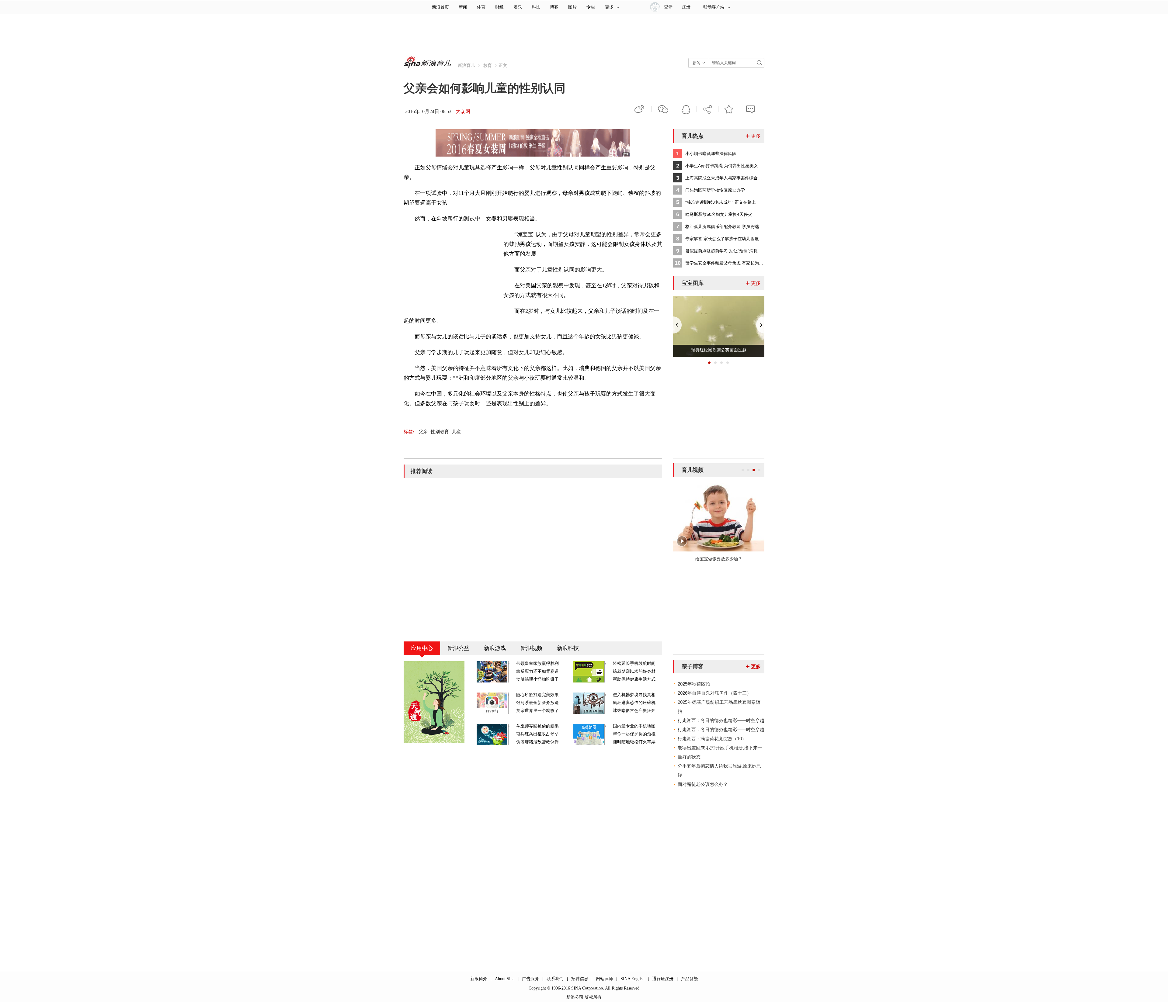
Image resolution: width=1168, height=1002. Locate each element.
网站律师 (604, 978)
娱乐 (517, 7)
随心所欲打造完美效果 (537, 695)
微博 (639, 109)
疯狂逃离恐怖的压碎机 (634, 702)
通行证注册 (662, 978)
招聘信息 (579, 978)
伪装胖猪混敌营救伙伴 (537, 742)
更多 (609, 7)
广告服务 (530, 978)
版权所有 (593, 997)
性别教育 (440, 431)
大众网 (463, 111)
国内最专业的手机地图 (634, 726)
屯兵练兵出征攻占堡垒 (537, 734)
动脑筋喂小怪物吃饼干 (537, 679)
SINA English (632, 978)
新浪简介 (478, 978)
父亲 (423, 431)
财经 (499, 7)
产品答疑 (689, 978)
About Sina (504, 978)
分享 (707, 109)
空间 (685, 109)
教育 (487, 65)
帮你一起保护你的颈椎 (634, 734)
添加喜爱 (729, 109)
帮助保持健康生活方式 (634, 679)
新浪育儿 (466, 65)
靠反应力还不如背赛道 (537, 671)
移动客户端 (714, 7)
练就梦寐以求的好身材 (634, 671)
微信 (663, 109)
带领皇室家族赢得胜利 (537, 663)
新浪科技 (568, 648)
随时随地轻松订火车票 (634, 742)
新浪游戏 (495, 648)
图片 (572, 7)
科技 (536, 7)
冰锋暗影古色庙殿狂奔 (634, 710)
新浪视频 (531, 648)
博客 (554, 7)
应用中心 (422, 648)
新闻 (463, 7)
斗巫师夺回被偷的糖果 (537, 726)
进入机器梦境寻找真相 (634, 695)
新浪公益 (458, 648)
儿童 (456, 431)
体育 (481, 7)
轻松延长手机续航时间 (634, 663)
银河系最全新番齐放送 (537, 702)
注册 (686, 7)
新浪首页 (440, 7)
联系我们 (555, 978)
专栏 (590, 7)
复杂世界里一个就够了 (537, 710)
